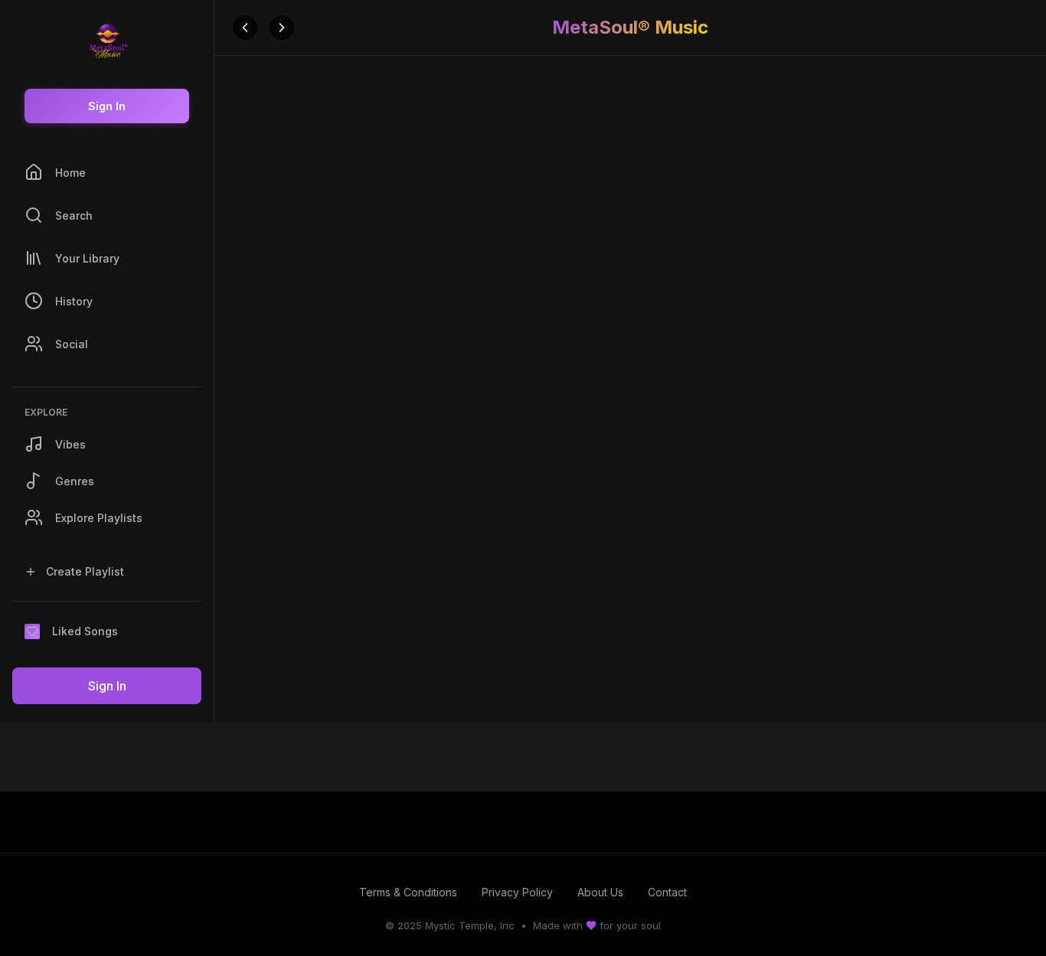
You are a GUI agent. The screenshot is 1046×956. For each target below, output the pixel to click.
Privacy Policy (517, 892)
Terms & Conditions (408, 892)
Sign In (107, 106)
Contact (667, 892)
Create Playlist (85, 571)
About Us (600, 892)
